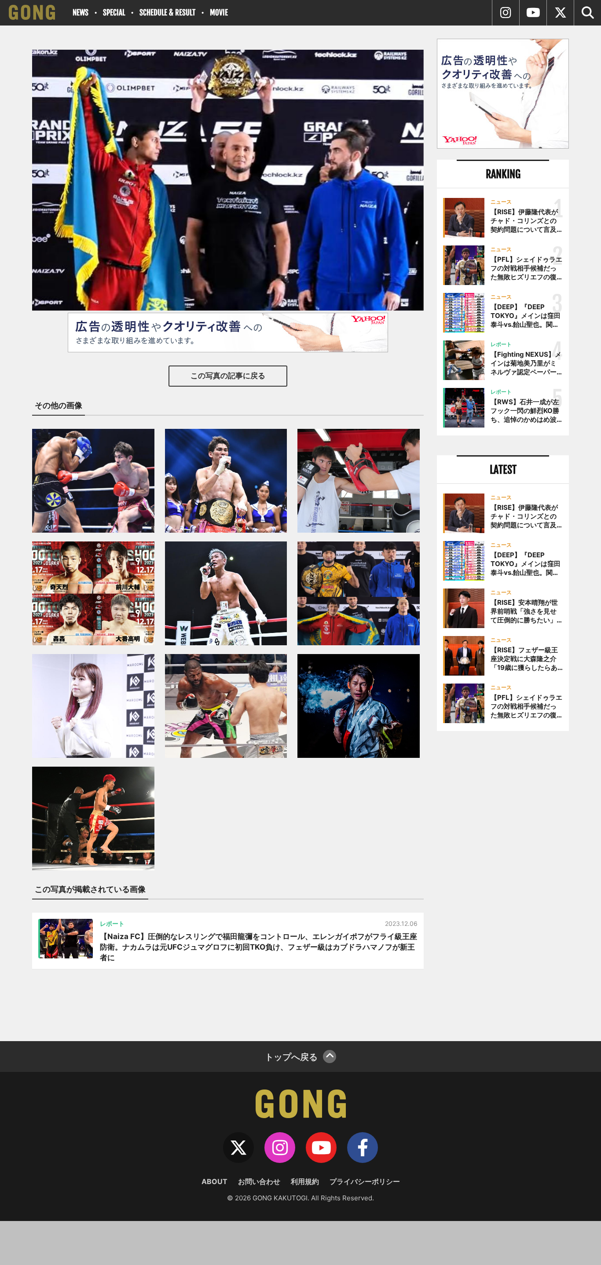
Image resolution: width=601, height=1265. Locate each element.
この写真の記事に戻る (228, 375)
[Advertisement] (503, 883)
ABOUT (214, 1181)
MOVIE (219, 12)
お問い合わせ (259, 1181)
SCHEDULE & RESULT (167, 12)
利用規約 (305, 1181)
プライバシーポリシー (365, 1181)
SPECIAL (114, 12)
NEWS (80, 12)
